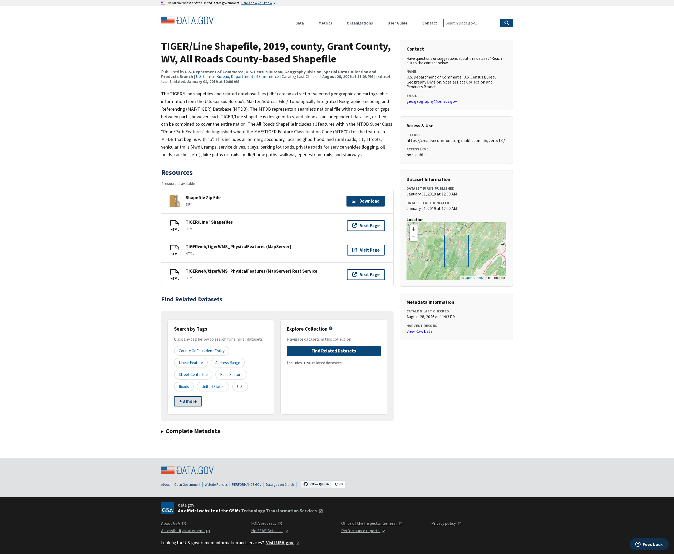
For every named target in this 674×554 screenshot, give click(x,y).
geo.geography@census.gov (432, 101)
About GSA (171, 523)
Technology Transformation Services (279, 511)
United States (213, 386)
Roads (184, 386)
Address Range (227, 362)
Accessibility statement (183, 530)
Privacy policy (444, 523)
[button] (414, 229)
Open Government (187, 484)
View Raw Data (420, 331)
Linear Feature (191, 362)
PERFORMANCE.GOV (246, 484)
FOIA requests (264, 523)
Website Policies (216, 484)
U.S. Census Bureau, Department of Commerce (237, 76)
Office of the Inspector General (369, 523)
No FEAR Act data (267, 530)
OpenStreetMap (476, 277)
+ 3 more (188, 401)
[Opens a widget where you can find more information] (649, 544)
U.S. (240, 386)
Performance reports (360, 530)
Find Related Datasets (333, 351)
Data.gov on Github (280, 484)
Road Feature (231, 374)
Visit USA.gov (280, 543)
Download (369, 201)
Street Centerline (193, 374)
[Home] (187, 20)
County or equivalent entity (202, 350)
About (165, 484)
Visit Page (370, 225)
